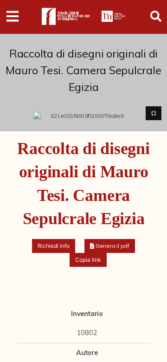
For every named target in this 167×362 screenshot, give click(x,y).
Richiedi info (54, 245)
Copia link (88, 259)
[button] (109, 246)
